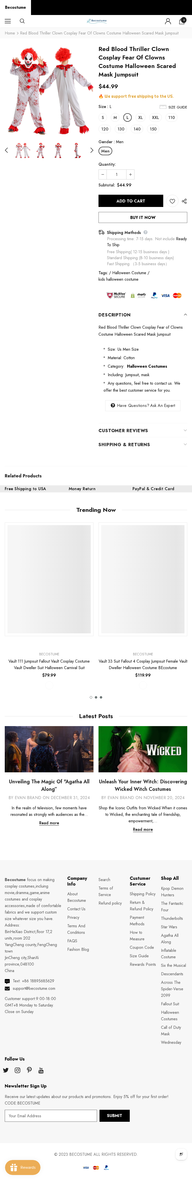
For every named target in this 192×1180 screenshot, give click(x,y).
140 (137, 129)
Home (10, 33)
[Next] (89, 150)
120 (104, 129)
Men (105, 151)
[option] (49, 90)
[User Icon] (168, 21)
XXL (155, 117)
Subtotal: (106, 185)
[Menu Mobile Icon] (8, 21)
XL (140, 117)
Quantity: (107, 164)
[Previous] (9, 150)
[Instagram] (17, 1070)
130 (121, 129)
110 (171, 117)
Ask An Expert (162, 405)
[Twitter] (5, 1070)
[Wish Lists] (172, 201)
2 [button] (96, 697)
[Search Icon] (27, 21)
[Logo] (96, 21)
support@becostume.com (34, 988)
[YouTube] (41, 1070)
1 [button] (91, 697)
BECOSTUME (80, 1154)
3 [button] (101, 697)
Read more (49, 823)
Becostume (15, 7)
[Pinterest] (29, 1070)
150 (153, 129)
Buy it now (143, 217)
